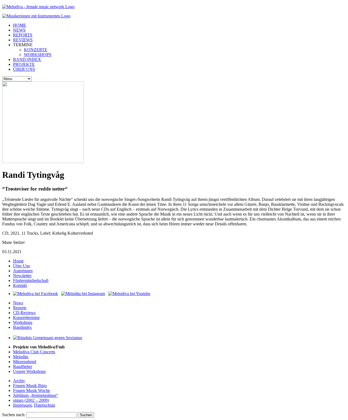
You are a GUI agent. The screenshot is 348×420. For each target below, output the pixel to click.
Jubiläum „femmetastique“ (35, 395)
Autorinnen (23, 270)
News (18, 303)
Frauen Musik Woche (31, 390)
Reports (19, 307)
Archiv (19, 380)
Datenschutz (44, 405)
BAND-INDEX (27, 59)
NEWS (19, 30)
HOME (19, 25)
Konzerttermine (26, 317)
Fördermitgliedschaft (30, 280)
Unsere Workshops (29, 371)
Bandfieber (22, 366)
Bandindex (22, 327)
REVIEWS (23, 40)
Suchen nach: (13, 414)
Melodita (20, 356)
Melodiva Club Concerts (34, 352)
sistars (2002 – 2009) (31, 400)
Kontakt (20, 285)
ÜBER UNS (24, 69)
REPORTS (22, 35)
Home (18, 261)
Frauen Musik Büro (30, 385)
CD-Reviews (24, 312)
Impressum (22, 405)
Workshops (22, 322)
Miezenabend (24, 361)
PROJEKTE (24, 64)
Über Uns (21, 265)
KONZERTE (35, 49)
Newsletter (22, 275)
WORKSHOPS (37, 54)
